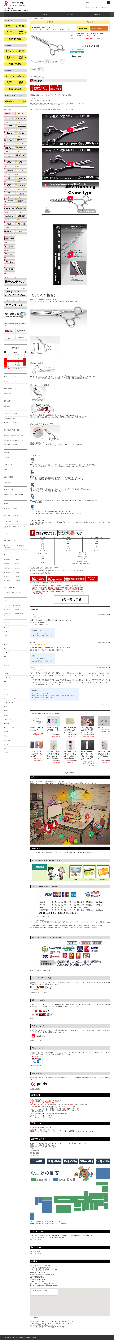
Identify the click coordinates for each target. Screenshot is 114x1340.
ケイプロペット (7, 744)
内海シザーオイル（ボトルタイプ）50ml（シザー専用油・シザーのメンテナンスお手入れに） (104, 755)
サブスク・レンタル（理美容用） (12, 609)
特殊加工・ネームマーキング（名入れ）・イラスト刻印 (36, 729)
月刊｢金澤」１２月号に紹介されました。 (14, 440)
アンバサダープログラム (11, 521)
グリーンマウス (7, 677)
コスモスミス (7, 686)
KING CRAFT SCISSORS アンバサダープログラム (14, 532)
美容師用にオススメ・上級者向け (12, 568)
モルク (5, 644)
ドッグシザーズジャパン (10, 698)
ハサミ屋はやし (9, 8)
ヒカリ (41, 18)
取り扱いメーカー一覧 (10, 376)
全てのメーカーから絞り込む (15, 26)
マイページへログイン (94, 7)
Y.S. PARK (6, 673)
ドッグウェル (7, 731)
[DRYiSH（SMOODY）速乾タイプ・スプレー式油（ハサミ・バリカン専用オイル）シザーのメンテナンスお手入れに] (87, 745)
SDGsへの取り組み (9, 588)
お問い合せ (70, 14)
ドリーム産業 (7, 740)
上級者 (22, 32)
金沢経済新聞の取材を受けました (12, 444)
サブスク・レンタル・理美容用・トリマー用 (14, 614)
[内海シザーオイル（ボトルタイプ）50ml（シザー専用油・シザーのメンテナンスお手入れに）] (104, 745)
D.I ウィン (6, 752)
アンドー (6, 706)
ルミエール (6, 631)
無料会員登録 (83, 28)
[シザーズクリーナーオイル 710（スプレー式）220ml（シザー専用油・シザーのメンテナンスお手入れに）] (70, 745)
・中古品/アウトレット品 (12, 300)
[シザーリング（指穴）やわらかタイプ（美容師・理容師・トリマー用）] (53, 721)
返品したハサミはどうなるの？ (11, 422)
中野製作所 (6, 723)
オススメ (6, 554)
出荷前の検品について (10, 388)
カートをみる (106, 7)
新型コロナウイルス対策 (11, 515)
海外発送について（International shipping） (14, 495)
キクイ (5, 681)
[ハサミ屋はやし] (15, 6)
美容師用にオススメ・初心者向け (12, 572)
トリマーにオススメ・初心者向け (12, 580)
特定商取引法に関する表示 (24, 1337)
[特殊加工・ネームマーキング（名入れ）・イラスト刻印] (36, 721)
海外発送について (9, 489)
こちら (38, 1239)
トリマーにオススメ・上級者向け (12, 576)
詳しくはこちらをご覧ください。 (41, 1117)
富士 (5, 648)
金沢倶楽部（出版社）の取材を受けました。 (13, 435)
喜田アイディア (7, 665)
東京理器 (6, 711)
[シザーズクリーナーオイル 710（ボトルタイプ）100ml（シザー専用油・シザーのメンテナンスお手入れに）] (53, 745)
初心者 (10, 32)
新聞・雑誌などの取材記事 (11, 430)
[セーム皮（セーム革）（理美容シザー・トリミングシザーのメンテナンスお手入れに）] (70, 721)
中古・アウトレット (9, 541)
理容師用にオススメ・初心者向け (12, 563)
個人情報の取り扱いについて (11, 1337)
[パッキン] (104, 721)
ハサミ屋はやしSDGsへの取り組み (12, 593)
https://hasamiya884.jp (49, 1283)
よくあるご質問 (35, 1089)
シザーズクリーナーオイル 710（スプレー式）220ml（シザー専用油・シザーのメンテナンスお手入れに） (70, 755)
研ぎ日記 (6, 503)
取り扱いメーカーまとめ (10, 381)
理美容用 (9, 101)
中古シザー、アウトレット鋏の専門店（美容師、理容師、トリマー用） (14, 546)
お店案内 (34, 1337)
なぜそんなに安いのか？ (11, 413)
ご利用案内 (44, 14)
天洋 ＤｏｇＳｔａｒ (9, 727)
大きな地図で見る (35, 1318)
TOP (17, 14)
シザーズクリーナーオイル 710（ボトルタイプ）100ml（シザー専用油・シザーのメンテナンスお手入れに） (53, 755)
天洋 (5, 669)
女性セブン (7, 464)
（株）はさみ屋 (105, 1337)
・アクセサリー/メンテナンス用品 (14, 289)
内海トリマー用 (7, 719)
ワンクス (6, 715)
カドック (6, 736)
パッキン (100, 727)
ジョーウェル (7, 652)
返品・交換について (9, 401)
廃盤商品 (36, 18)
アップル (6, 694)
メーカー (6, 622)
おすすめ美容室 (8, 477)
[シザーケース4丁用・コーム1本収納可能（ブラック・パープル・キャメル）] (36, 745)
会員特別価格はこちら (99, 28)
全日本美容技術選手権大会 (10, 508)
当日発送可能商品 (15, 39)
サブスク (6, 600)
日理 (5, 748)
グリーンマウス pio (8, 702)
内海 (5, 656)
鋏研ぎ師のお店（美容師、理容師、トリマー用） (16, 10)
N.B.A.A (6, 640)
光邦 (5, 690)
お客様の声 (97, 14)
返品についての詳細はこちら (78, 49)
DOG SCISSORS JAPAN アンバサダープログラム (14, 527)
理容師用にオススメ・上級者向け (12, 559)
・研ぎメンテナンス (10, 277)
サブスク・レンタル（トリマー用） (12, 605)
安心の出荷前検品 (8, 393)
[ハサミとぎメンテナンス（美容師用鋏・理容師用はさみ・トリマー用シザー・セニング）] (87, 721)
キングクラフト (7, 627)
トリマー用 (21, 101)
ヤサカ (5, 660)
